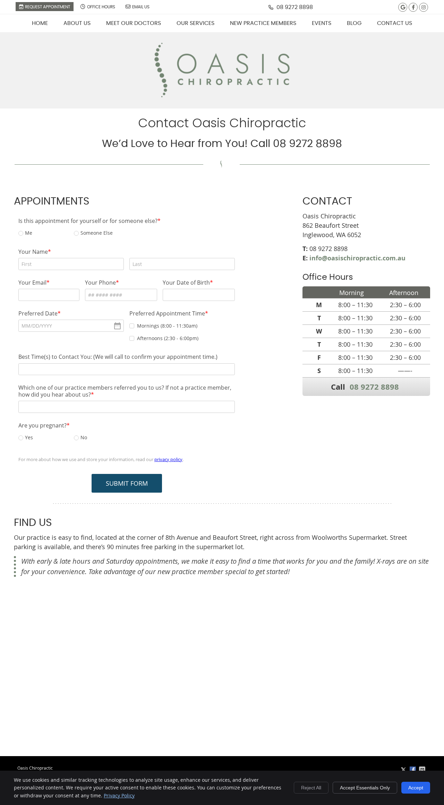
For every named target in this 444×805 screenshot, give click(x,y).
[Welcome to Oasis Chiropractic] (222, 95)
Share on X (404, 770)
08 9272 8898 (294, 7)
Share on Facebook (413, 770)
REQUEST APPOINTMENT (47, 7)
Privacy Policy (119, 795)
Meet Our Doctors (133, 23)
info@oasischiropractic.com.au (357, 258)
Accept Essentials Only (365, 787)
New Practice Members (263, 23)
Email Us (141, 7)
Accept (415, 787)
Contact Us (394, 23)
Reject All (311, 787)
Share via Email (423, 770)
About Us (77, 23)
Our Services (195, 23)
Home (40, 23)
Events (321, 23)
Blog (354, 23)
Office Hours (101, 7)
